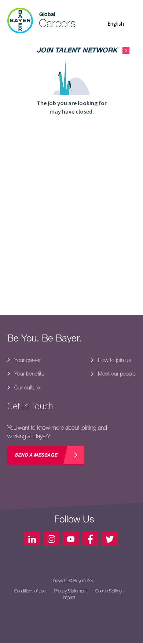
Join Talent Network (77, 51)
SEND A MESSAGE (36, 455)
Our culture (26, 387)
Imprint (69, 597)
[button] (121, 23)
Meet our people (116, 373)
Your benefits (28, 373)
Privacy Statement (70, 591)
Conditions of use (29, 591)
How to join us (113, 360)
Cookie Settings (109, 591)
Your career (27, 360)
